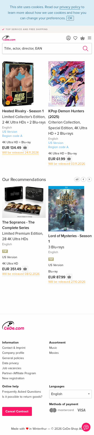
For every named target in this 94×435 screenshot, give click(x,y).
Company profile (13, 353)
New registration (13, 378)
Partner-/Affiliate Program (19, 373)
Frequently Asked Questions (21, 392)
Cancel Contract (16, 411)
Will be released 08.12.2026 (21, 274)
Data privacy (10, 363)
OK (70, 18)
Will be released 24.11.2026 (20, 152)
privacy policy (69, 7)
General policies (13, 358)
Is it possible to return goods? (22, 397)
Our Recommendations (24, 179)
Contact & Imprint (13, 348)
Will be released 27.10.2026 (66, 282)
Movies (54, 353)
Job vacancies (11, 368)
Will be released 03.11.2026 (66, 164)
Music (53, 348)
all (77, 179)
